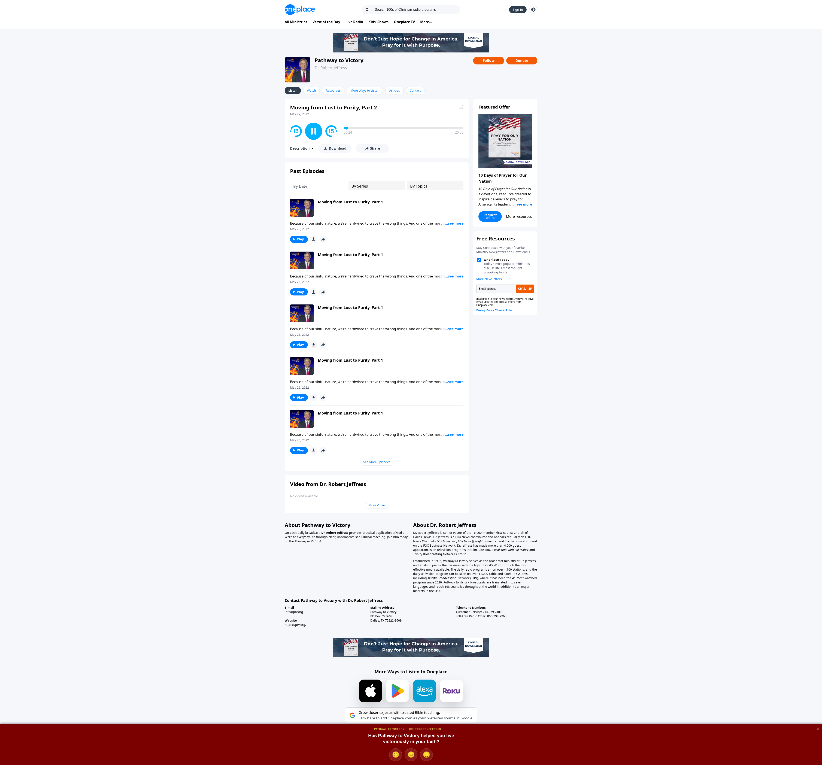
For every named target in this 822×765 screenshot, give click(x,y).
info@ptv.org (294, 612)
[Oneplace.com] (300, 9)
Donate (521, 60)
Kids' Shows (378, 21)
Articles (394, 90)
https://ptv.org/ (295, 625)
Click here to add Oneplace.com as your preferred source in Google (415, 718)
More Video (377, 505)
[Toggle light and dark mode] (533, 10)
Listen (292, 90)
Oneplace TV (404, 21)
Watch (311, 90)
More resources (519, 216)
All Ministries (296, 21)
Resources (333, 90)
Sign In (518, 9)
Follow (489, 60)
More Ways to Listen (364, 90)
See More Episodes (376, 462)
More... (426, 21)
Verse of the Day (326, 21)
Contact (415, 90)
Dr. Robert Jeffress (331, 67)
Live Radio (354, 21)
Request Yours (490, 216)
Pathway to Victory (339, 60)
